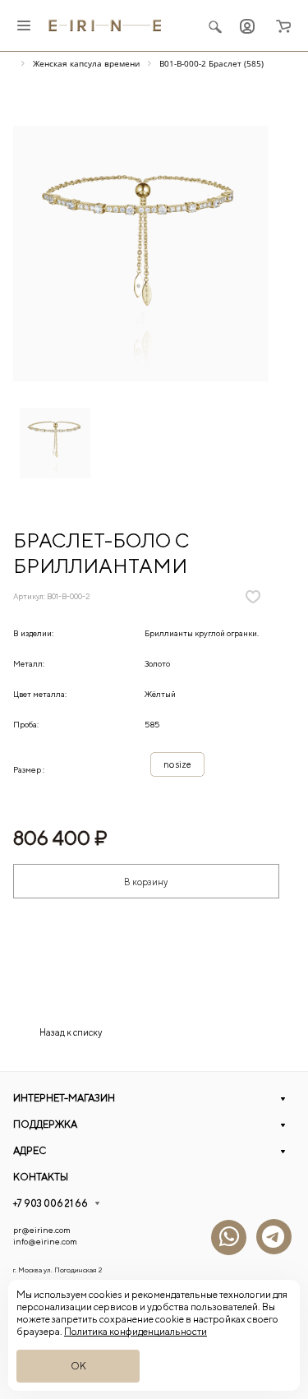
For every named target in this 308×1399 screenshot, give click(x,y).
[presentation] (266, 447)
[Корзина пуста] (283, 25)
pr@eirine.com (42, 1230)
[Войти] (247, 25)
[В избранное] (253, 597)
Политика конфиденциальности (135, 1331)
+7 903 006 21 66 (50, 1203)
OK (78, 1366)
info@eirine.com (45, 1241)
